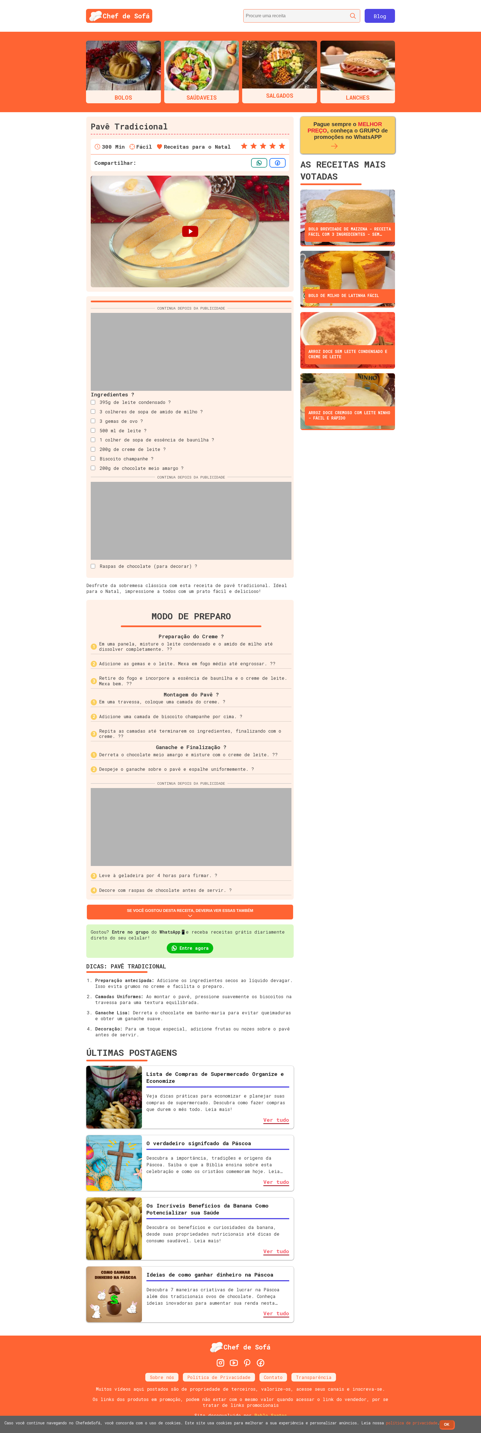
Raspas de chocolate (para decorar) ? (148, 566)
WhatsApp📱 (172, 932)
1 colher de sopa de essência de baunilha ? (157, 440)
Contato (273, 1377)
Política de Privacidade (219, 1377)
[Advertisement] (191, 352)
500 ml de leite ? (123, 430)
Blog (380, 16)
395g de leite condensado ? (135, 402)
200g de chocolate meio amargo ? (142, 468)
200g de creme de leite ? (133, 449)
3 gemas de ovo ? (121, 421)
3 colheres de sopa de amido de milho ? (151, 411)
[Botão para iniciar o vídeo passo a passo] (190, 231)
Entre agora (194, 948)
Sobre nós (162, 1377)
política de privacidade (411, 1422)
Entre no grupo (130, 932)
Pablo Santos (270, 1415)
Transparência (314, 1377)
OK (446, 1424)
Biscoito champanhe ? (127, 459)
